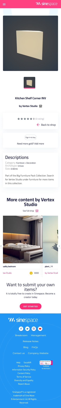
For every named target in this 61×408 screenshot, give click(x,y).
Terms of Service (24, 377)
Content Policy (24, 373)
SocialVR (27, 362)
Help (18, 362)
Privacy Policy (24, 366)
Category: (10, 162)
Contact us (19, 353)
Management (38, 335)
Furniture (20, 163)
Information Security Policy (24, 370)
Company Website (38, 353)
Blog (25, 347)
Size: (7, 168)
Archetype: (11, 165)
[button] (4, 4)
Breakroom (21, 335)
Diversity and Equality (23, 380)
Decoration (31, 163)
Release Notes (30, 341)
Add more (39, 143)
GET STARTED (30, 306)
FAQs (35, 347)
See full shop (28, 211)
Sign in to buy (30, 137)
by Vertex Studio (28, 106)
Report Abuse (24, 384)
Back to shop (48, 124)
